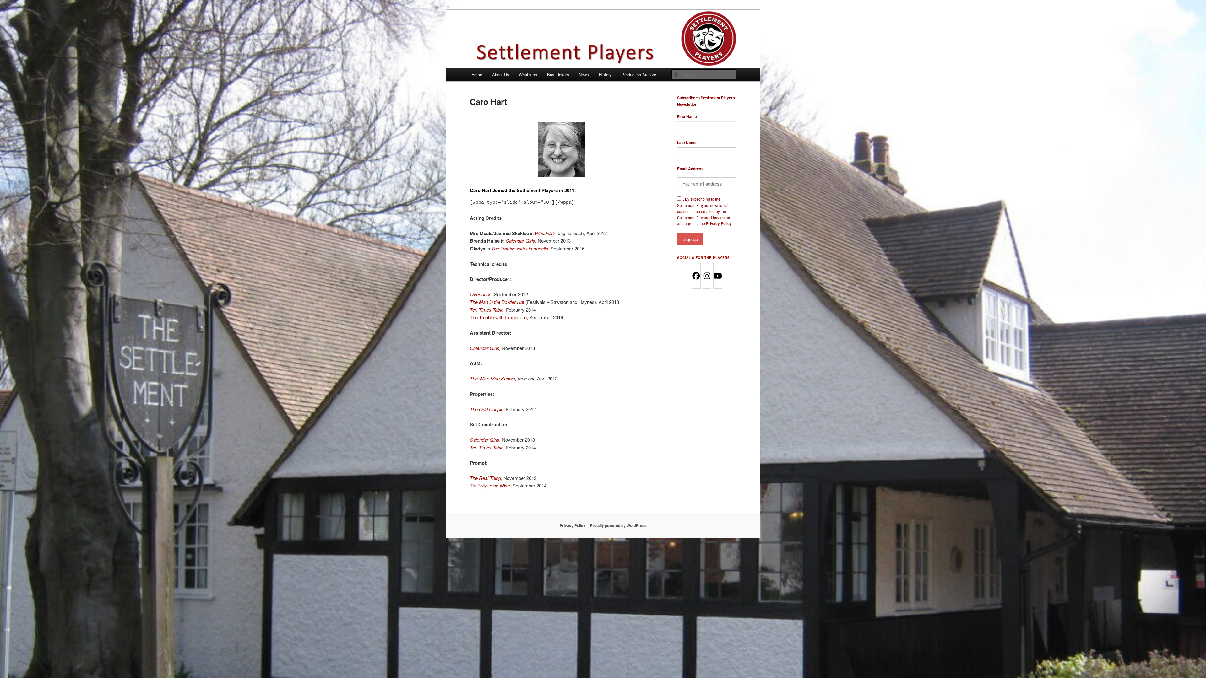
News (584, 75)
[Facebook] (696, 276)
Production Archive (639, 75)
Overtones (481, 294)
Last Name (687, 142)
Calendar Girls (520, 240)
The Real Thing (485, 478)
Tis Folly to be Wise (490, 485)
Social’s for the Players (703, 258)
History (605, 75)
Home (476, 75)
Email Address (690, 168)
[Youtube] (717, 276)
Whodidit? (545, 233)
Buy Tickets (558, 75)
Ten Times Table (486, 447)
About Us (500, 75)
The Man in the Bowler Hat (497, 302)
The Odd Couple (486, 409)
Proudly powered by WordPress (618, 525)
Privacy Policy (719, 223)
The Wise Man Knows (492, 378)
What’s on (528, 75)
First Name (687, 116)
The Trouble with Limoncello (519, 248)
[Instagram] (707, 276)
